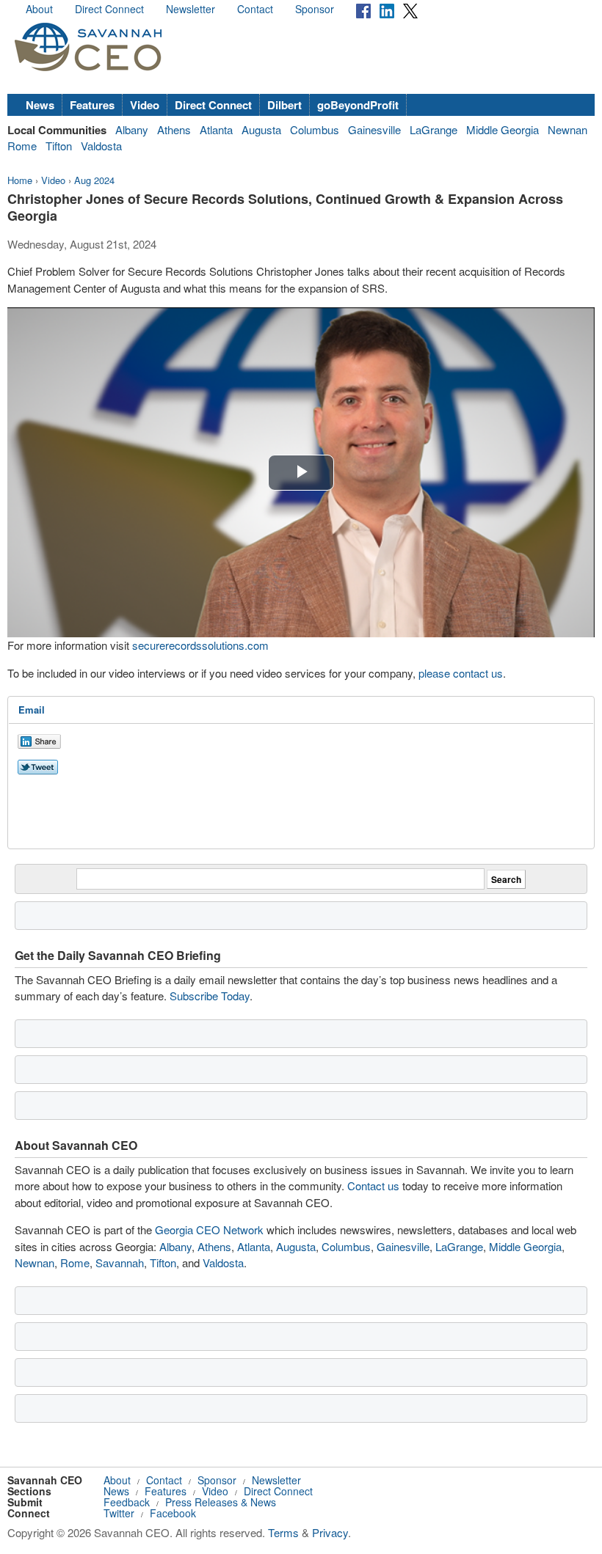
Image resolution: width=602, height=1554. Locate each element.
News (40, 105)
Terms (283, 1532)
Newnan (567, 129)
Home (19, 180)
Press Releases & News (220, 1502)
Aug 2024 (94, 180)
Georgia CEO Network (209, 1229)
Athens (174, 129)
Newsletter (190, 8)
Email (31, 709)
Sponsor (314, 8)
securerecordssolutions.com (200, 645)
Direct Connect (109, 8)
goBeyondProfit (358, 105)
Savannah (119, 1262)
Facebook (173, 1513)
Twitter (119, 1513)
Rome (22, 145)
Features (92, 105)
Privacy (330, 1532)
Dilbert (284, 105)
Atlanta (216, 129)
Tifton (59, 145)
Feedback (127, 1502)
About (39, 8)
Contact (255, 8)
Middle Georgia (502, 129)
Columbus (314, 129)
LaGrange (433, 129)
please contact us (460, 673)
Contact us (373, 1185)
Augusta (261, 129)
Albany (131, 129)
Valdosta (101, 145)
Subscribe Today (210, 995)
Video (144, 105)
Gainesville (374, 129)
